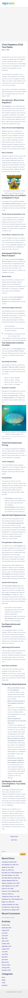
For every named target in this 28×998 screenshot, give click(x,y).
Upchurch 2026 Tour (8, 894)
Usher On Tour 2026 (7, 888)
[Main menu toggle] (25, 3)
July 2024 (4, 951)
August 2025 (5, 930)
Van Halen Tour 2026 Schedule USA (12, 872)
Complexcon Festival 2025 (9, 862)
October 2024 (6, 943)
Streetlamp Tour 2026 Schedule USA (12, 899)
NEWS (3, 980)
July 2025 (4, 933)
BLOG (3, 977)
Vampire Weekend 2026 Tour (10, 880)
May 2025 (4, 938)
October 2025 (6, 925)
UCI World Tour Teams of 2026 (10, 907)
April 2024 (5, 959)
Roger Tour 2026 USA (8, 902)
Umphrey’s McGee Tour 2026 (10, 904)
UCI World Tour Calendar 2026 (10, 909)
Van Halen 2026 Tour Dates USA (11, 878)
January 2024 (6, 967)
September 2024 (6, 946)
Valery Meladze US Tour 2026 (10, 886)
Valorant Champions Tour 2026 (10, 883)
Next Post (14, 839)
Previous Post (14, 836)
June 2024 (5, 954)
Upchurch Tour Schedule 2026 (10, 891)
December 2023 (6, 970)
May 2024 (4, 957)
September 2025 (6, 927)
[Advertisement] (14, 22)
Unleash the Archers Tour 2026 (11, 896)
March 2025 (5, 941)
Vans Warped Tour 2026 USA (10, 864)
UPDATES (4, 985)
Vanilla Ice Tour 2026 (8, 867)
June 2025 (5, 935)
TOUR (3, 982)
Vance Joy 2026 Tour (8, 870)
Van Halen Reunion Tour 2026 (10, 875)
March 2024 (5, 962)
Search (4, 851)
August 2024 (5, 949)
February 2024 (6, 965)
